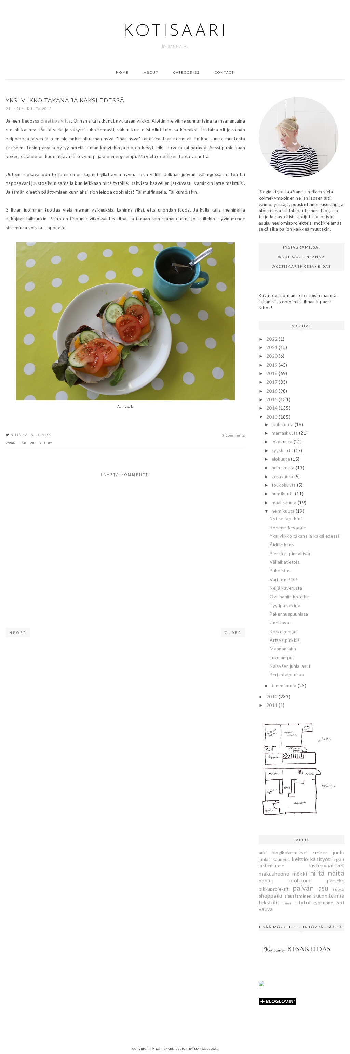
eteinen (320, 852)
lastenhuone (271, 865)
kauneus (281, 859)
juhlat (264, 859)
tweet (10, 442)
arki (263, 852)
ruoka (338, 889)
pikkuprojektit (273, 889)
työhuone (323, 902)
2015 (272, 399)
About (151, 72)
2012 (272, 696)
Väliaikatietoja (285, 562)
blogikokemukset (290, 852)
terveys (43, 435)
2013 (272, 417)
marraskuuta (285, 433)
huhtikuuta (283, 493)
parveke (335, 881)
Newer (18, 632)
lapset (338, 859)
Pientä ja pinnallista (290, 553)
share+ (46, 442)
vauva (266, 909)
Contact (224, 72)
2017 (272, 382)
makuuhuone (274, 874)
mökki (299, 874)
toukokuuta (284, 485)
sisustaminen (297, 896)
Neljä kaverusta (286, 588)
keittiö (300, 859)
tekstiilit (269, 902)
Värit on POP (283, 579)
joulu (339, 852)
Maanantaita (283, 648)
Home (122, 72)
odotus (266, 881)
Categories (186, 72)
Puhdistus (280, 570)
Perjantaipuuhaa (287, 674)
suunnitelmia (328, 895)
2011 (272, 705)
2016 (272, 391)
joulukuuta (283, 424)
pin (33, 442)
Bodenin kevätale (288, 527)
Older (233, 632)
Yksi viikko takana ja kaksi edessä (305, 536)
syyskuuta (283, 450)
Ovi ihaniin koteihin (290, 596)
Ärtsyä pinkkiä (285, 640)
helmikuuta (284, 511)
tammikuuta (285, 685)
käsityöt (320, 859)
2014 (272, 408)
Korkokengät (283, 631)
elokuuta (281, 459)
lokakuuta (283, 441)
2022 (272, 339)
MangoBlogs (205, 1048)
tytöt (305, 902)
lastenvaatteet (326, 865)
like (22, 442)
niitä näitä (22, 435)
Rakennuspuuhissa (289, 614)
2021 (272, 347)
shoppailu (270, 895)
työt (339, 902)
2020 (272, 356)
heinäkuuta (284, 467)
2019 (272, 365)
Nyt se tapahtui (286, 518)
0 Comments (233, 435)
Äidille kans (282, 544)
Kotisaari (175, 31)
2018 (272, 373)
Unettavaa (281, 622)
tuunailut (289, 903)
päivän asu (311, 888)
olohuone (300, 880)
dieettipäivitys (56, 121)
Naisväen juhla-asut (290, 666)
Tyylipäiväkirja (285, 605)
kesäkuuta (283, 476)
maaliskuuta (285, 502)
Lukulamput (282, 657)
